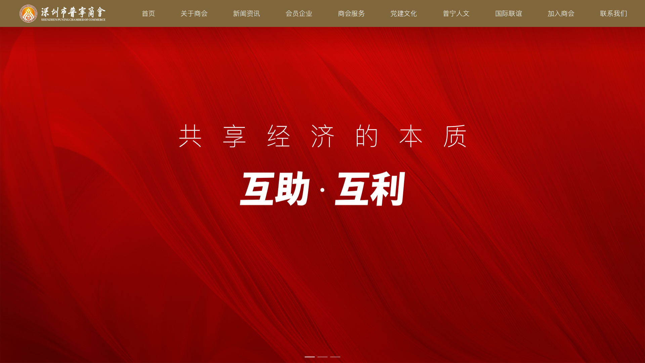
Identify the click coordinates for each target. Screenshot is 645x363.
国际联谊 (508, 13)
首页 (148, 13)
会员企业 (299, 13)
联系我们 (613, 13)
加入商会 (561, 13)
